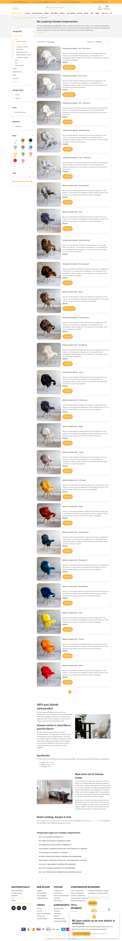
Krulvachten (19, 49)
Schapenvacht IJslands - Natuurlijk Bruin (76, 240)
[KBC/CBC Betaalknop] (63, 929)
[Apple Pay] (48, 929)
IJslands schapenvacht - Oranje (73, 639)
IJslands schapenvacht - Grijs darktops (75, 185)
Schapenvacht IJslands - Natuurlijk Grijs (75, 130)
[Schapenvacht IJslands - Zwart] (48, 382)
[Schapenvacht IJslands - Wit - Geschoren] (48, 113)
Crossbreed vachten (22, 57)
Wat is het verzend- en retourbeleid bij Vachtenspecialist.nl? (60, 872)
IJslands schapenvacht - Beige (72, 426)
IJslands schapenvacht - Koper (72, 506)
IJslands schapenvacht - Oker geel (74, 480)
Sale (91, 13)
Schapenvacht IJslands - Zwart (72, 372)
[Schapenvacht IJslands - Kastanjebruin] (48, 327)
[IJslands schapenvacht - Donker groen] (48, 542)
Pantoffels (54, 13)
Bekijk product (69, 67)
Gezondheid (71, 13)
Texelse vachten (21, 41)
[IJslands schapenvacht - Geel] (48, 622)
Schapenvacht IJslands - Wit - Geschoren (76, 103)
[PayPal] (43, 929)
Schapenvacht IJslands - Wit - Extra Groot (76, 48)
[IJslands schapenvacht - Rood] (48, 674)
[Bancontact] (58, 929)
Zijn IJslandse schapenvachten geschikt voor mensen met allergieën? (63, 860)
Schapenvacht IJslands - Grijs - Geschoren (76, 158)
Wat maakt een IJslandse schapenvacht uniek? (55, 841)
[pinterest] (24, 908)
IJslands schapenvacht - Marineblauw (75, 586)
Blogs (97, 13)
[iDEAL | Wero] (33, 929)
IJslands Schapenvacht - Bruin (72, 292)
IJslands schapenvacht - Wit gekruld (74, 345)
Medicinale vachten (22, 52)
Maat (16, 60)
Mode (86, 13)
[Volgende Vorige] (77, 691)
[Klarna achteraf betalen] (38, 929)
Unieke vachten (19, 65)
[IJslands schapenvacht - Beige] (48, 435)
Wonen (79, 13)
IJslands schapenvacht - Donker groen (75, 532)
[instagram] (19, 908)
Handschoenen (37, 13)
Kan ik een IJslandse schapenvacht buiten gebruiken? (57, 868)
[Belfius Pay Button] (68, 929)
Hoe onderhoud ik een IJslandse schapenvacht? (55, 845)
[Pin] (23, 929)
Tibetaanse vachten (22, 47)
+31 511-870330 (18, 898)
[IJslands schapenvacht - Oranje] (48, 648)
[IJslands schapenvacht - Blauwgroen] (48, 569)
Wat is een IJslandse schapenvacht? (51, 837)
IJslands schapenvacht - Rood (72, 665)
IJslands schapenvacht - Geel (72, 613)
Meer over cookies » (99, 934)
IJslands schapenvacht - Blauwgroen (74, 560)
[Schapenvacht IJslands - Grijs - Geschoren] (48, 168)
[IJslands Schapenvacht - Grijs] (48, 221)
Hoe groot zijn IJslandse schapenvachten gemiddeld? (57, 864)
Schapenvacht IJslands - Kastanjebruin (75, 318)
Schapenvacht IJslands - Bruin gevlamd (75, 264)
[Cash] (28, 929)
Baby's (62, 13)
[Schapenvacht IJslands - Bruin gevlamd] (48, 274)
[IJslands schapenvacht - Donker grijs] (48, 409)
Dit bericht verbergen (81, 934)
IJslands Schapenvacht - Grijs (72, 212)
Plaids (47, 13)
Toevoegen (67, 122)
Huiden (27, 13)
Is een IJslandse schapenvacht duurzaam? (53, 852)
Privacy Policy (61, 935)
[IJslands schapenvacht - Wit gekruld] (48, 355)
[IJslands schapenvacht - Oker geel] (48, 489)
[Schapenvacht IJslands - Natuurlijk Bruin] (48, 247)
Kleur (16, 63)
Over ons (104, 13)
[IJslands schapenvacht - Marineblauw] (48, 595)
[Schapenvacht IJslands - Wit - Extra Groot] (48, 58)
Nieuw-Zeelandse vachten (23, 55)
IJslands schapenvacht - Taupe (72, 452)
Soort (16, 39)
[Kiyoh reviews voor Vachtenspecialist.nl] (106, 2)
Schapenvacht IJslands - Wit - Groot (74, 76)
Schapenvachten (17, 13)
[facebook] (13, 908)
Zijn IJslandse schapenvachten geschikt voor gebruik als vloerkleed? (63, 848)
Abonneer (92, 903)
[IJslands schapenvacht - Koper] (48, 515)
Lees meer (40, 32)
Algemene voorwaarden (49, 935)
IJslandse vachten (21, 44)
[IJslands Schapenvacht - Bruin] (48, 301)
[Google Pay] (53, 929)
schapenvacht (95, 821)
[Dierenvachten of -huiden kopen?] (15, 7)
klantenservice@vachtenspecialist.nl (21, 903)
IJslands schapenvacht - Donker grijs (74, 400)
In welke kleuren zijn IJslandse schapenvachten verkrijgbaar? (60, 856)
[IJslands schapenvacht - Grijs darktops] (48, 194)
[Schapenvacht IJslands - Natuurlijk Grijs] (48, 140)
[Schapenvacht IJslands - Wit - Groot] (48, 86)
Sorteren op (90, 42)
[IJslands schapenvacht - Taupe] (48, 462)
